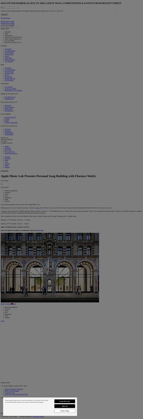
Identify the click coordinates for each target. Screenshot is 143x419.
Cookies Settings (64, 411)
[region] (40, 406)
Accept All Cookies (65, 401)
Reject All (64, 406)
